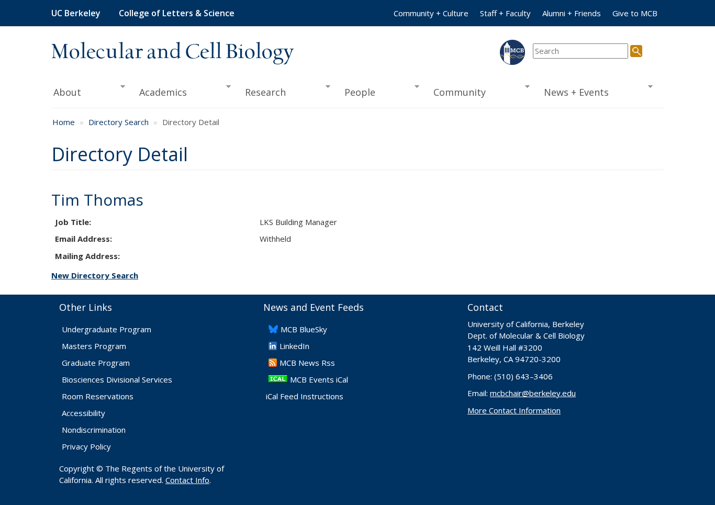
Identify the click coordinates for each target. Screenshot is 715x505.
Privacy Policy (86, 446)
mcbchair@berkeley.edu (533, 393)
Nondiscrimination (94, 429)
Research (262, 92)
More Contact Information (514, 410)
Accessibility (83, 413)
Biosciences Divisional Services (117, 379)
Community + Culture (431, 13)
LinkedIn (294, 346)
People (356, 92)
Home (63, 122)
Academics (159, 92)
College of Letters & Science (176, 13)
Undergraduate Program (106, 329)
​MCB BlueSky (304, 329)
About (66, 92)
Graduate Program (96, 362)
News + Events (573, 92)
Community (456, 92)
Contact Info (187, 480)
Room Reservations (97, 396)
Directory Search (118, 122)
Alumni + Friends (571, 13)
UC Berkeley (75, 13)
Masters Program (94, 346)
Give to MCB (634, 13)
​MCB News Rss (307, 362)
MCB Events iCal (319, 379)
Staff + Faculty (505, 13)
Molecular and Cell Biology (172, 52)
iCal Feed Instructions (304, 396)
